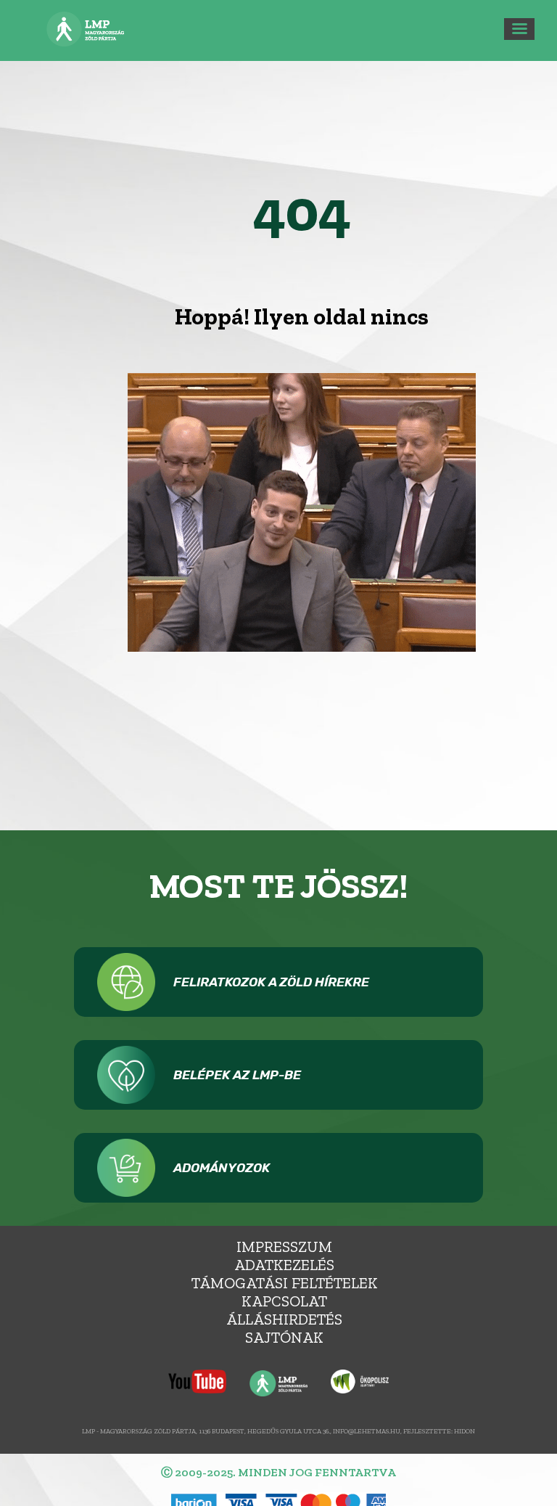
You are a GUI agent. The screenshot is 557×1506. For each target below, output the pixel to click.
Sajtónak (284, 1337)
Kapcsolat (284, 1301)
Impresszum (284, 1246)
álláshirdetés (284, 1319)
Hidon (464, 1431)
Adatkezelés (284, 1265)
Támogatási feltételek (284, 1283)
